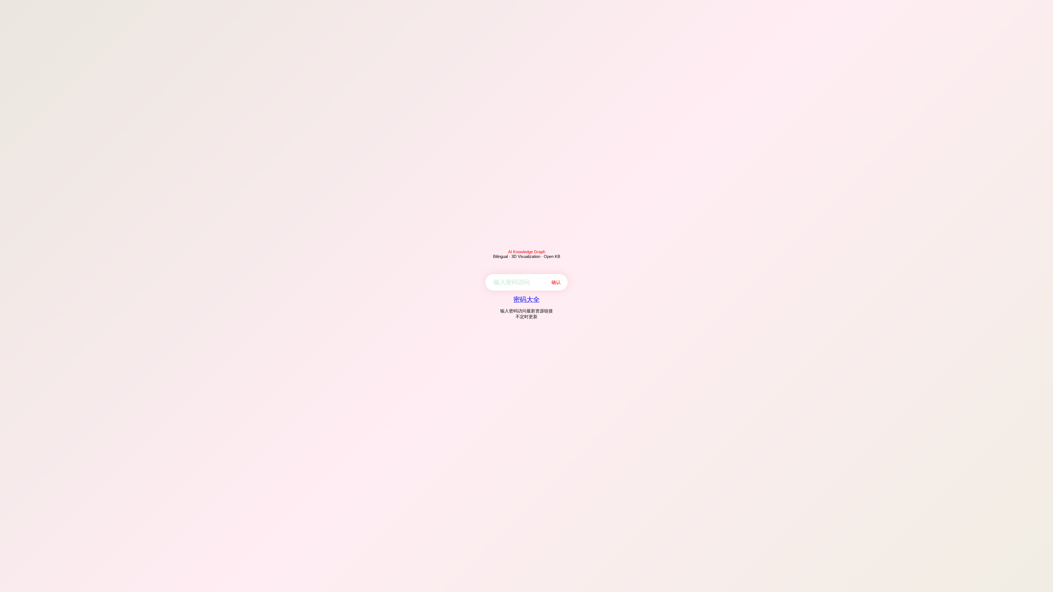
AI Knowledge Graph (526, 251)
